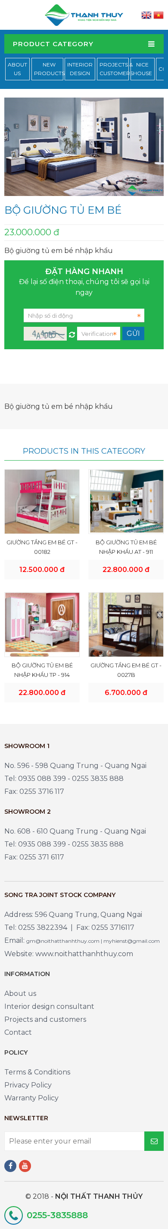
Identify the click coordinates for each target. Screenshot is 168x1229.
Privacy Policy (28, 1085)
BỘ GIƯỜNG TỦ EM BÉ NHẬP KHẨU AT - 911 (126, 547)
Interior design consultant (49, 1006)
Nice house (142, 68)
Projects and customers (45, 1019)
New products (49, 68)
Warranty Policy (31, 1098)
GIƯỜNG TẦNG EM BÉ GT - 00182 (42, 547)
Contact (18, 1032)
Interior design (80, 68)
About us (20, 993)
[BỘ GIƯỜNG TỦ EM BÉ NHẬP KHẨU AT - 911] (126, 501)
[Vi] (158, 15)
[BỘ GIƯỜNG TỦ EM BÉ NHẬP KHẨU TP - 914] (42, 624)
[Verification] (72, 332)
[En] (146, 15)
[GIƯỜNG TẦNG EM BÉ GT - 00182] (42, 501)
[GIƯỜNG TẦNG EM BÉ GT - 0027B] (126, 624)
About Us (17, 68)
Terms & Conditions (37, 1072)
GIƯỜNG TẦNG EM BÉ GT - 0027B (126, 670)
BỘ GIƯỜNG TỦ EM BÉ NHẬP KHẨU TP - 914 (42, 670)
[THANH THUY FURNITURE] (84, 14)
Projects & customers (116, 68)
